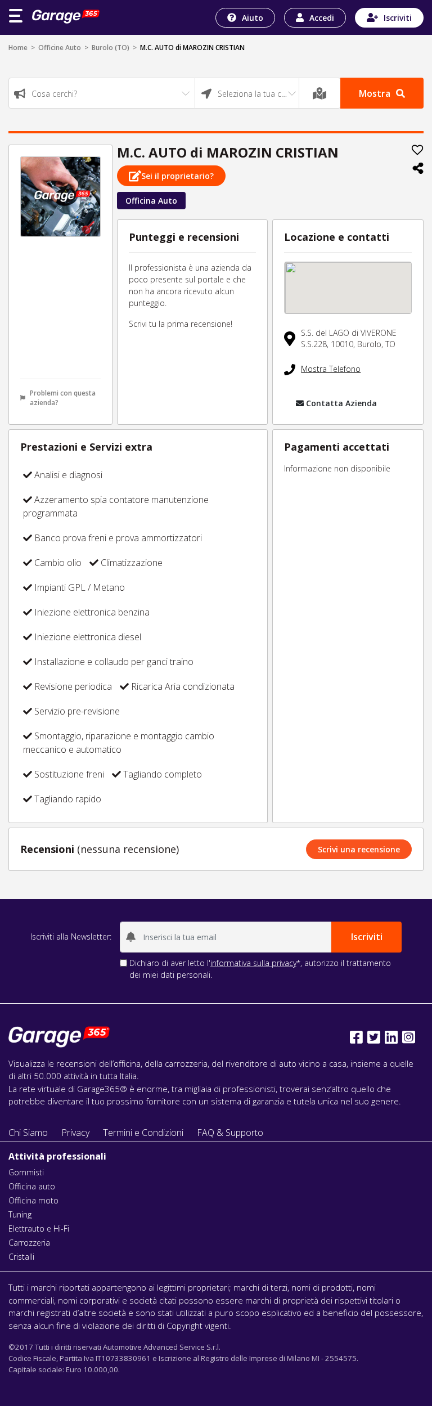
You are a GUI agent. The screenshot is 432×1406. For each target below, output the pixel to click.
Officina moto (33, 1200)
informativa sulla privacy (253, 963)
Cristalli (21, 1256)
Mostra (374, 93)
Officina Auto (151, 200)
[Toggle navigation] (15, 15)
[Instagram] (408, 1037)
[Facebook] (356, 1037)
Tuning (20, 1214)
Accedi (321, 17)
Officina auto (31, 1186)
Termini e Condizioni (143, 1132)
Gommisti (26, 1172)
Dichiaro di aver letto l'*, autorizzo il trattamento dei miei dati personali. (260, 969)
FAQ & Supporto (230, 1132)
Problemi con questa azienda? (63, 397)
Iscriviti (398, 17)
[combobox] (101, 93)
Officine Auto (59, 47)
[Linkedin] (391, 1037)
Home (18, 47)
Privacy (75, 1132)
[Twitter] (373, 1037)
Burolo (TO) (110, 47)
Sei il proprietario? (177, 175)
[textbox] (102, 93)
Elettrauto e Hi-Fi (38, 1228)
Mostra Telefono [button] (331, 368)
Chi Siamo (28, 1132)
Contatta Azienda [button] (341, 403)
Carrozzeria (29, 1242)
